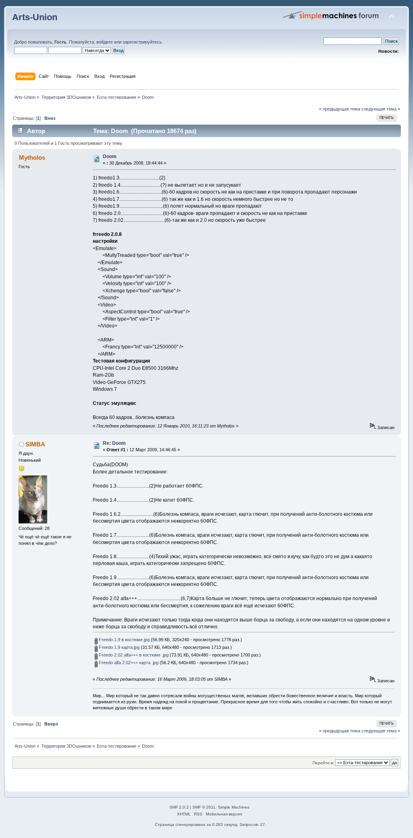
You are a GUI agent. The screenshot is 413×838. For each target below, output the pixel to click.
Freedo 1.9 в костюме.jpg (124, 639)
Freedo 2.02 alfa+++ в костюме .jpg (133, 654)
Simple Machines (233, 807)
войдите (104, 42)
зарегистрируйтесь (142, 42)
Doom (110, 156)
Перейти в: (323, 763)
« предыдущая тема (339, 108)
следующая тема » (380, 108)
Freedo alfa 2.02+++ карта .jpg (128, 662)
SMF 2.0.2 (179, 807)
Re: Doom (114, 443)
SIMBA (35, 444)
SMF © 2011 (203, 807)
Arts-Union (34, 17)
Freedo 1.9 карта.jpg (119, 647)
